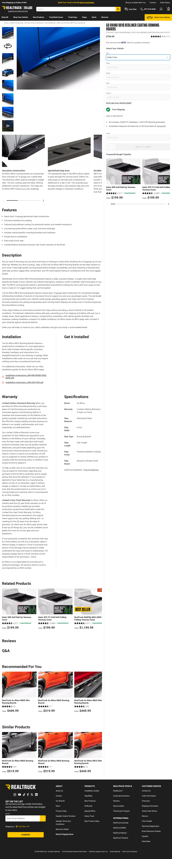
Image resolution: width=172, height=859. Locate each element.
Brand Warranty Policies (151, 831)
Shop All (5, 17)
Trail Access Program (121, 811)
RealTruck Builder (87, 3)
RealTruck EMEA (119, 828)
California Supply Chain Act (98, 851)
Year (107, 53)
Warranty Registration (150, 826)
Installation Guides (91, 791)
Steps (84, 17)
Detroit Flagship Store (64, 834)
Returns (145, 816)
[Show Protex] (8, 46)
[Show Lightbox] (58, 58)
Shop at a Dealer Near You (135, 3)
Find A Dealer (147, 821)
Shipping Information (150, 806)
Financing (146, 801)
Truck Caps (72, 17)
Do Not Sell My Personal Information (74, 851)
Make (108, 63)
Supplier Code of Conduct (66, 816)
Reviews (116, 801)
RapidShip (88, 796)
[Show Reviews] (160, 36)
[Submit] (43, 818)
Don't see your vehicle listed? (119, 103)
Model (108, 73)
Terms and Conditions (129, 851)
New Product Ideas (91, 821)
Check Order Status (149, 811)
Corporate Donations (121, 796)
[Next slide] (168, 203)
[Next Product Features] (43, 200)
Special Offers (89, 811)
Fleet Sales (146, 841)
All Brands (88, 806)
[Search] (118, 9)
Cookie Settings (115, 851)
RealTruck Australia (120, 823)
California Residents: (81, 470)
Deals (94, 17)
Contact (153, 3)
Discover (104, 17)
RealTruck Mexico (120, 833)
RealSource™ (118, 791)
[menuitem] (5, 17)
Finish (108, 133)
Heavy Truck (89, 816)
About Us (59, 791)
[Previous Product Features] (3, 200)
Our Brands (60, 801)
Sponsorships (118, 806)
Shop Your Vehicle (20, 17)
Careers (59, 796)
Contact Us (146, 791)
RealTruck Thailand (120, 838)
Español (145, 836)
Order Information (149, 796)
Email (7, 814)
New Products (38, 17)
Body (108, 83)
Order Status (165, 3)
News (58, 806)
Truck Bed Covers (56, 17)
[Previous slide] (107, 203)
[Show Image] (8, 33)
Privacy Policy (61, 811)
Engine (108, 93)
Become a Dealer (62, 829)
